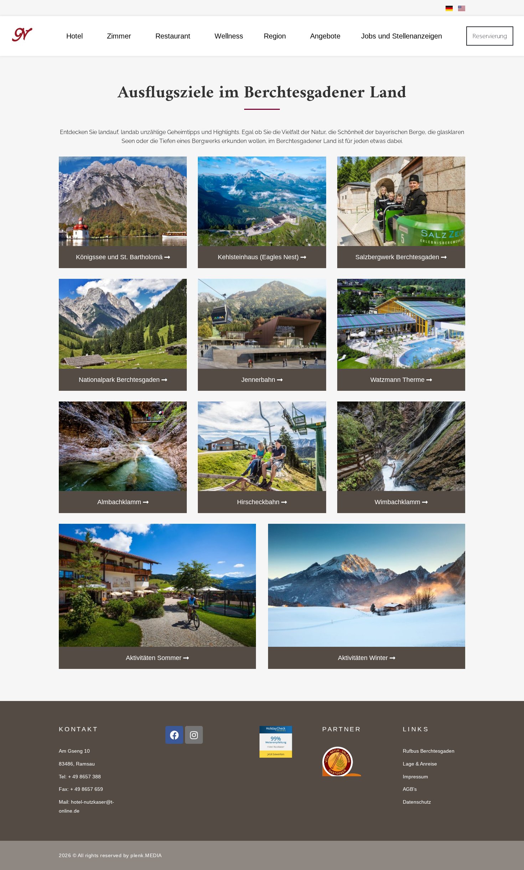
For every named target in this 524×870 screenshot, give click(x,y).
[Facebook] (174, 735)
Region (275, 36)
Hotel (74, 36)
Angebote (325, 36)
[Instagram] (194, 735)
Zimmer (119, 36)
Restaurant (172, 36)
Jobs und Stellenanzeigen (401, 36)
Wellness (229, 36)
